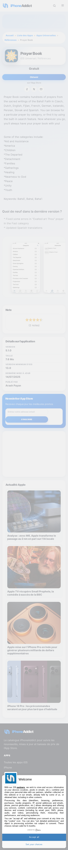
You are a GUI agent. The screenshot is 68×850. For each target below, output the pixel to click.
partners (21, 787)
